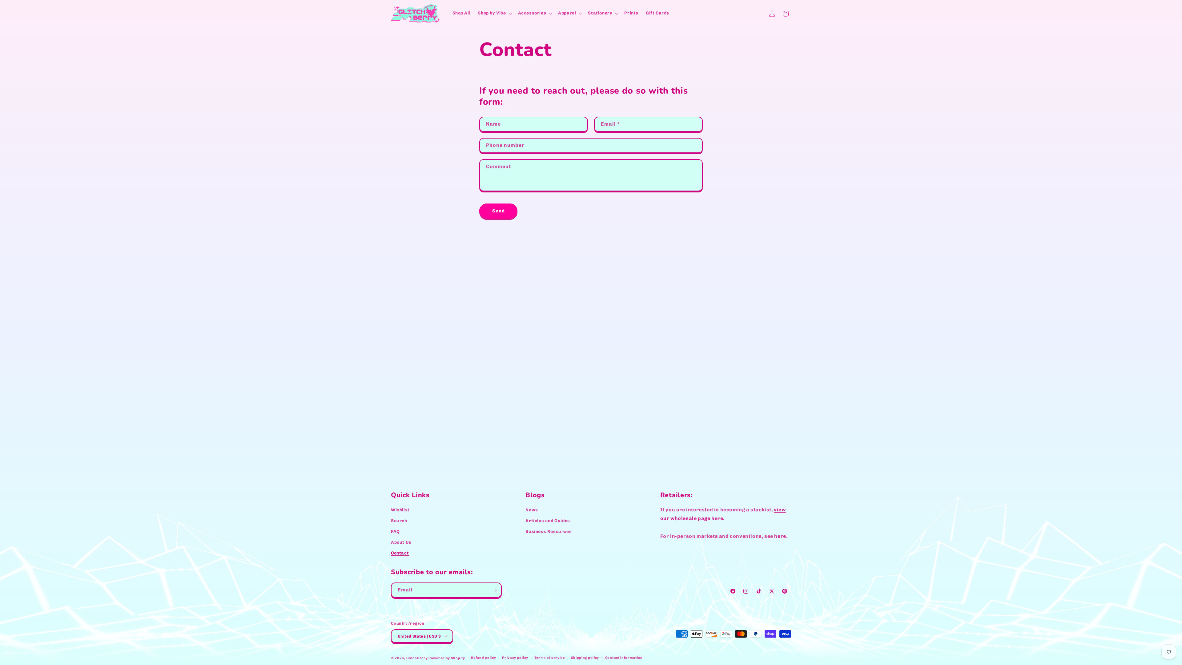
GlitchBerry (417, 658)
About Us (401, 542)
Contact (400, 553)
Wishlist (400, 510)
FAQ (395, 531)
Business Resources (548, 531)
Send (498, 211)
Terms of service (549, 658)
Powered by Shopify (446, 658)
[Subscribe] (494, 590)
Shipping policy (585, 658)
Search (399, 520)
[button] (494, 13)
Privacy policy (515, 658)
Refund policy (483, 658)
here (780, 536)
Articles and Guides (547, 520)
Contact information (624, 658)
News (531, 510)
